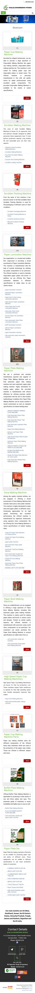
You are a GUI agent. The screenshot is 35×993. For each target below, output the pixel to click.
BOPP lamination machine (13, 325)
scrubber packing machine (16, 219)
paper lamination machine (13, 290)
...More (27, 98)
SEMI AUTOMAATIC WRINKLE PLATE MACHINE (16, 411)
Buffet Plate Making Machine (14, 789)
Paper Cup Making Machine (13, 53)
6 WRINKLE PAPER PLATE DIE (16, 868)
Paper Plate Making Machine (14, 369)
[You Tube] (19, 978)
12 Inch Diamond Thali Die (16, 884)
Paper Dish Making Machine (16, 429)
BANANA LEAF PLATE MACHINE (14, 568)
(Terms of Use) (29, 986)
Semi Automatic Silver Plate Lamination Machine (14, 321)
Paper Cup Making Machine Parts (13, 735)
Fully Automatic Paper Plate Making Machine (16, 416)
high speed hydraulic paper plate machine (16, 891)
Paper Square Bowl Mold (15, 887)
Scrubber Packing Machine (17, 193)
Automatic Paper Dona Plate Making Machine (14, 564)
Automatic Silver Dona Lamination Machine (12, 312)
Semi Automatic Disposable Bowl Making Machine (16, 644)
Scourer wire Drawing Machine (14, 159)
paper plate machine (11, 542)
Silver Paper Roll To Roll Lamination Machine (12, 307)
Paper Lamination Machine (17, 254)
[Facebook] (16, 978)
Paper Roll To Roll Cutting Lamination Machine (13, 298)
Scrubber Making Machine (17, 125)
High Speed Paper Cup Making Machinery (15, 677)
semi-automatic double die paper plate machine (13, 816)
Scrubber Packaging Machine (17, 211)
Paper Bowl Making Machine (14, 600)
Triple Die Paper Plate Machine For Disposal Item (14, 533)
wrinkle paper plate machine (16, 895)
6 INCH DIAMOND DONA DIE (16, 879)
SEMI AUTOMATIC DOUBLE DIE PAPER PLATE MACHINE (17, 447)
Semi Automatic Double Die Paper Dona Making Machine (14, 555)
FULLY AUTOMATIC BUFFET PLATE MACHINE (13, 812)
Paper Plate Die (12, 848)
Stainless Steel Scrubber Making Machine (13, 148)
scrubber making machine (13, 162)
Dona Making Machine (15, 492)
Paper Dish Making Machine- (14, 699)
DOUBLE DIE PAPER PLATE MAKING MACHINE (16, 451)
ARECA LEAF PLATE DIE (15, 871)
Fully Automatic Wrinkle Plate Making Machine (16, 460)
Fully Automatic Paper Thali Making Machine (16, 421)
